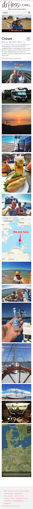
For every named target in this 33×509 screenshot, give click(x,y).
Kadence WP (17, 505)
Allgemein (20, 42)
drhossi (6, 42)
